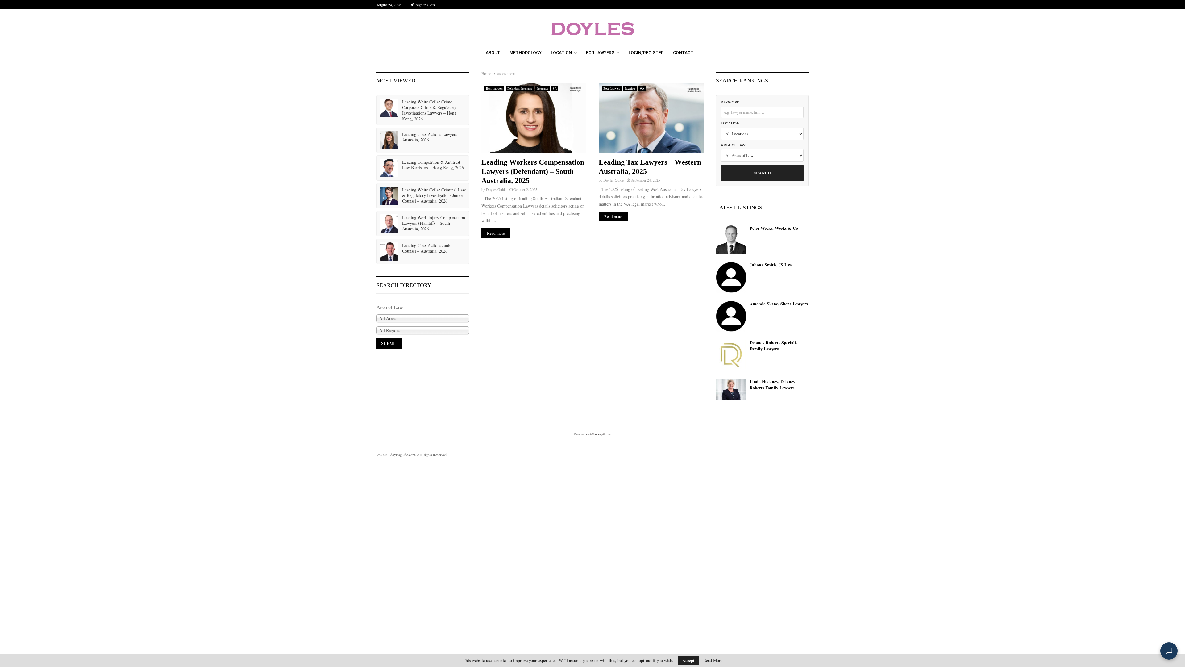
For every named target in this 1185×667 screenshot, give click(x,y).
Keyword (730, 102)
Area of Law (733, 145)
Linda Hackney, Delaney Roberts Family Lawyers (772, 385)
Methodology (525, 52)
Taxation (630, 88)
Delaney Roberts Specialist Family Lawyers (774, 346)
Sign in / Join (425, 4)
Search (762, 173)
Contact (683, 52)
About (493, 52)
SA (555, 88)
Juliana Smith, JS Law (771, 265)
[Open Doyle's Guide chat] (1169, 651)
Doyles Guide (496, 189)
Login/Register (646, 52)
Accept (688, 660)
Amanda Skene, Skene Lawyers (779, 304)
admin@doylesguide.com (598, 434)
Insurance (542, 88)
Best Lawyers (494, 88)
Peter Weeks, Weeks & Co (774, 228)
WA (642, 88)
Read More (712, 660)
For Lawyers (600, 52)
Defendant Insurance (519, 88)
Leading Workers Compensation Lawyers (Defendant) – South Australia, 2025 (532, 171)
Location (561, 52)
